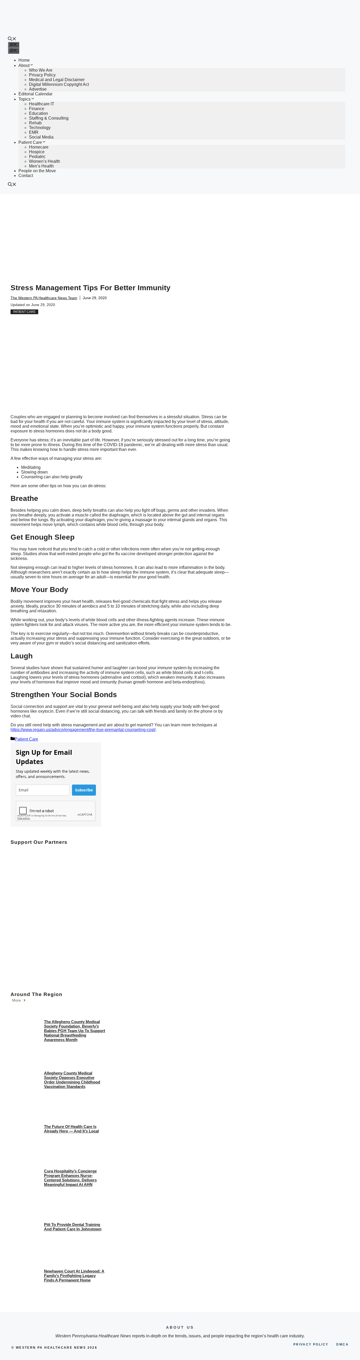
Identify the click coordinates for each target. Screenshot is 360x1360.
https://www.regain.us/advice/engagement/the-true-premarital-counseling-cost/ (83, 729)
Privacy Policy (42, 75)
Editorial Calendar (35, 94)
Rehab (35, 123)
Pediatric (37, 156)
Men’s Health (41, 166)
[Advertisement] (180, 233)
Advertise (38, 89)
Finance (36, 108)
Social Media (41, 137)
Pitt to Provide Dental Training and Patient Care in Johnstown (72, 1226)
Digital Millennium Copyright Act (59, 84)
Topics (24, 99)
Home (24, 60)
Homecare (38, 147)
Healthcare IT (41, 104)
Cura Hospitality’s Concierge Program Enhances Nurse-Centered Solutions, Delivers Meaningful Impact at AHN (70, 1178)
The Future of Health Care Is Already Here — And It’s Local (71, 1128)
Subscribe (84, 789)
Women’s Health (44, 161)
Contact (25, 175)
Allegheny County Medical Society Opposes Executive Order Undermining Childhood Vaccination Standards (72, 1080)
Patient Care (30, 142)
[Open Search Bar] (12, 39)
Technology (40, 127)
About (24, 65)
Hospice (37, 152)
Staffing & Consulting (49, 118)
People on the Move (37, 171)
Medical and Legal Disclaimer (57, 79)
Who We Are (40, 70)
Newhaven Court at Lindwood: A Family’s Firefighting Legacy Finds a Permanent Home (74, 1275)
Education (38, 113)
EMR (33, 132)
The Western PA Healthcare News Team (44, 298)
